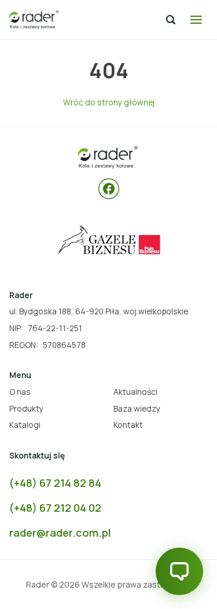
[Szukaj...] (170, 19)
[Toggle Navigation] (196, 19)
